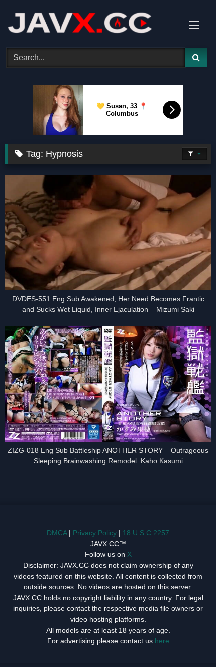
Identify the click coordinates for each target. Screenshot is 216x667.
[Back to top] (185, 637)
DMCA (57, 533)
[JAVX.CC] (88, 22)
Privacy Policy (95, 533)
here (162, 641)
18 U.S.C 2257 (146, 533)
